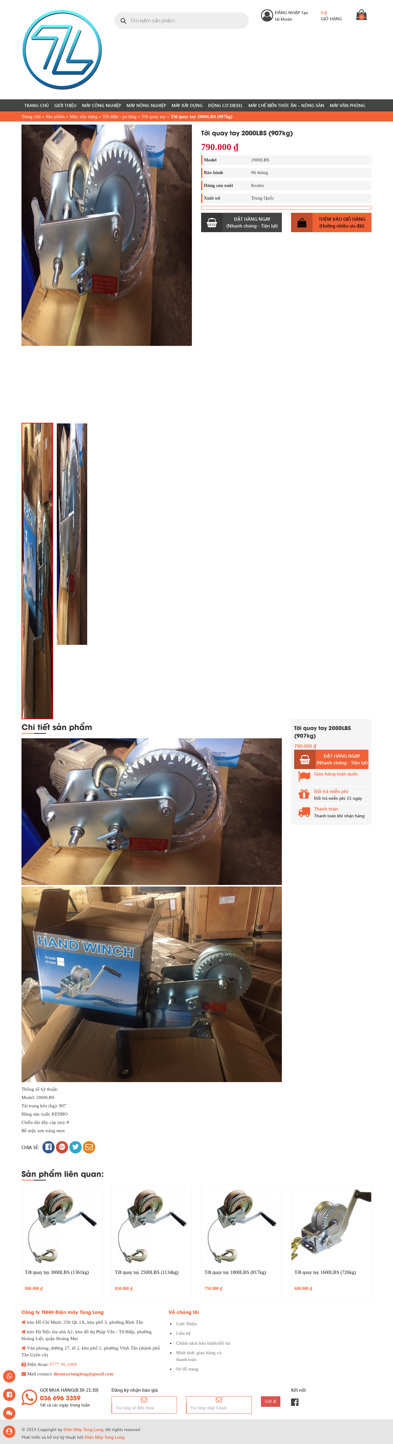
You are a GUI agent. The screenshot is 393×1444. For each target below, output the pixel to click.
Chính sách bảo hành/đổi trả (203, 1343)
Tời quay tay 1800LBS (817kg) (235, 1272)
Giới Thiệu (65, 105)
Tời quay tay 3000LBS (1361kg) (57, 1272)
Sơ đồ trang (187, 1369)
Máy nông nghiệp (146, 105)
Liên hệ (183, 1333)
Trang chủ (36, 105)
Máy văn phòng (347, 105)
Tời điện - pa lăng (120, 116)
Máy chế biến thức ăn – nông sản (286, 105)
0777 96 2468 (63, 1364)
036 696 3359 (60, 1397)
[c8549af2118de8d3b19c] (37, 571)
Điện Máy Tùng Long (104, 1437)
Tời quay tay (154, 116)
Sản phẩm (55, 116)
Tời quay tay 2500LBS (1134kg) (146, 1272)
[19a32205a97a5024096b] (106, 235)
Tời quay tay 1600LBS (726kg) (325, 1272)
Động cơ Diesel (225, 105)
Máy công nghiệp (101, 105)
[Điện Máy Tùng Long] (61, 49)
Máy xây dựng (187, 105)
